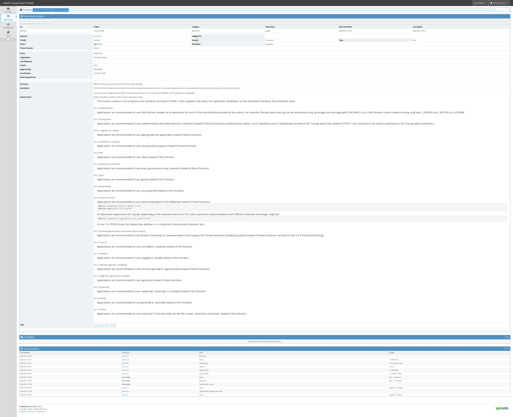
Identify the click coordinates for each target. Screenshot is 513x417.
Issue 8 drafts (479, 3)
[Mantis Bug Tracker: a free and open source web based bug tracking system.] (501, 407)
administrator (30, 412)
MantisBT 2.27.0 (35, 406)
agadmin (125, 395)
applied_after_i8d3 (101, 325)
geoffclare (98, 36)
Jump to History (42, 21)
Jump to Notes (27, 21)
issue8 (113, 325)
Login (36, 10)
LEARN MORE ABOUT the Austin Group (53, 10)
